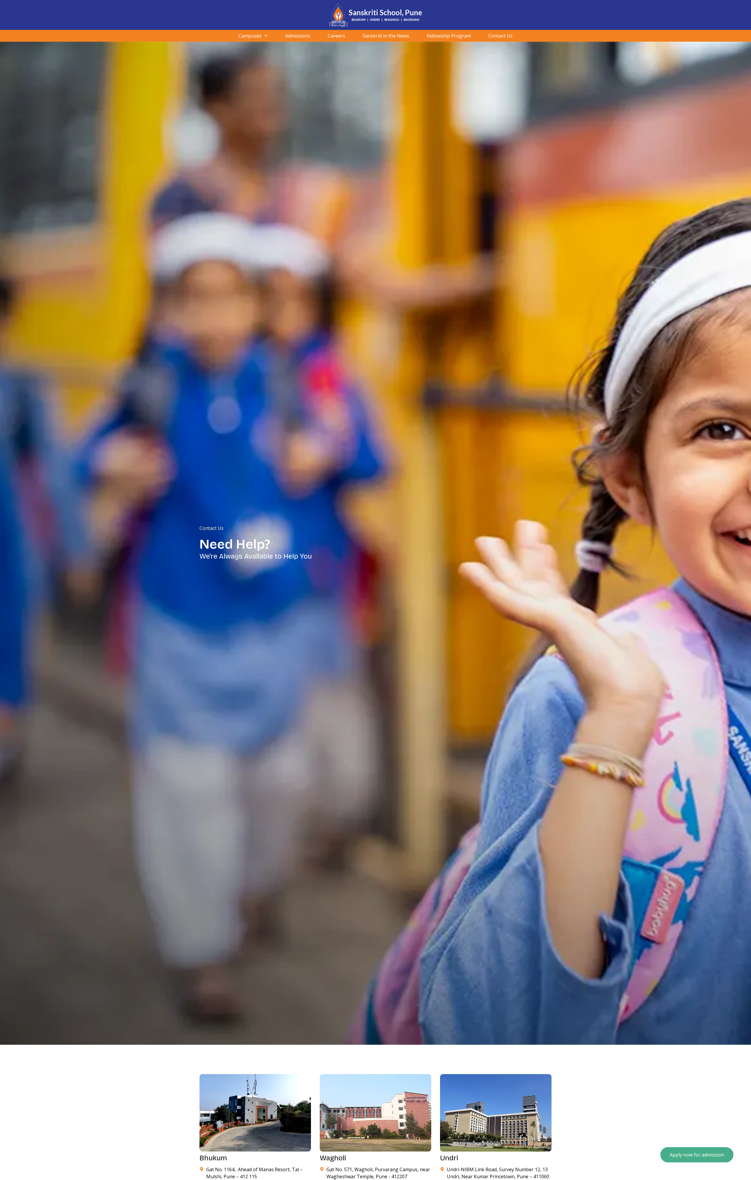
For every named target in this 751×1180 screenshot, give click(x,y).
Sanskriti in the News (386, 36)
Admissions (297, 36)
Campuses (250, 36)
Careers (336, 36)
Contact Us (500, 36)
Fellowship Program (449, 36)
